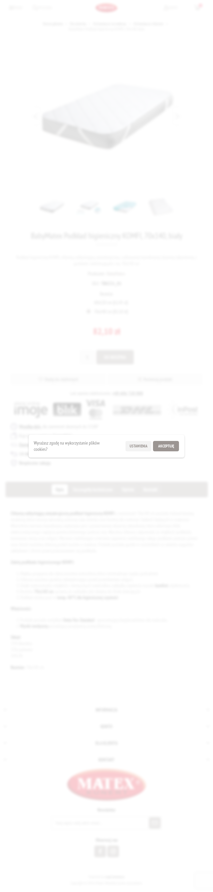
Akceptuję (166, 446)
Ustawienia (139, 446)
